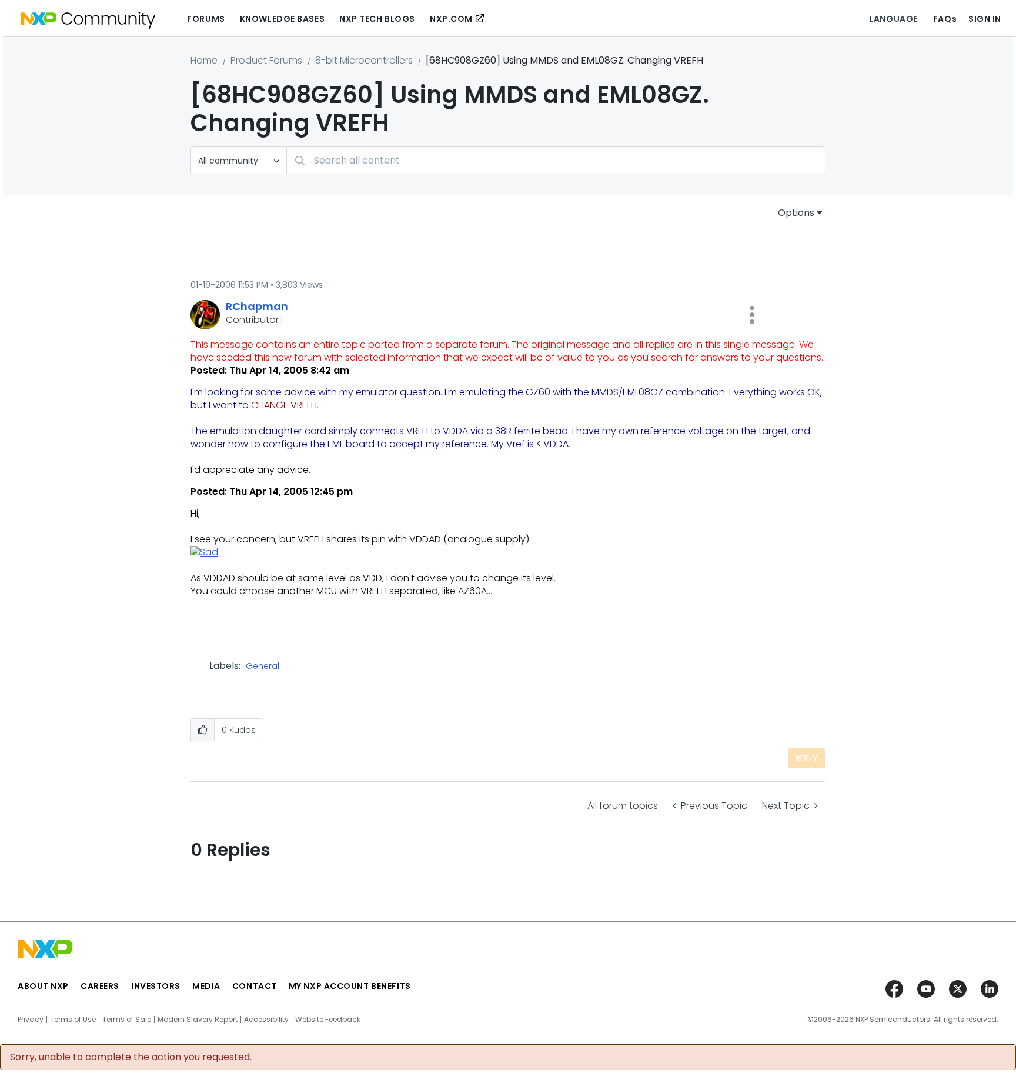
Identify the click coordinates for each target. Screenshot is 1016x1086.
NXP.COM (451, 19)
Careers (100, 986)
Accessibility (266, 1019)
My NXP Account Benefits (350, 986)
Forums (206, 19)
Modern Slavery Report (198, 1019)
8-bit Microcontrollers (364, 60)
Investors (156, 986)
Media (206, 986)
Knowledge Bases (282, 19)
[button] (752, 314)
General (262, 666)
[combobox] (555, 160)
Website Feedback (327, 1019)
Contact (254, 986)
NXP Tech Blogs (377, 19)
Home (204, 60)
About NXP (43, 986)
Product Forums (266, 60)
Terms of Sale (126, 1019)
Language (893, 19)
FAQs (945, 19)
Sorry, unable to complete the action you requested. (131, 1057)
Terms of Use (73, 1019)
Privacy (31, 1019)
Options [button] (796, 212)
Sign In (984, 19)
